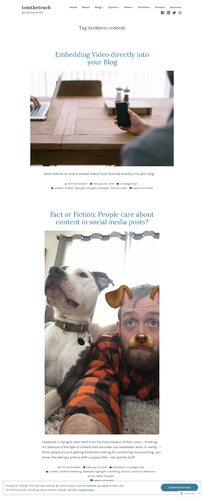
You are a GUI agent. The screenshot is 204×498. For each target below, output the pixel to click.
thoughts (103, 188)
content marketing (70, 471)
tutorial (114, 188)
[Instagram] (179, 12)
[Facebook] (162, 12)
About (86, 7)
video (123, 188)
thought (92, 188)
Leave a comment (143, 188)
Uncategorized (128, 183)
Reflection (149, 471)
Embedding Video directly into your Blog (102, 58)
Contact (160, 7)
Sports (112, 7)
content (58, 188)
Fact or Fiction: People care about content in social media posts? (102, 218)
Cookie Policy (86, 489)
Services (175, 7)
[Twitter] (174, 12)
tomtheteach (36, 7)
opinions (136, 471)
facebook (88, 471)
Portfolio (144, 7)
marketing (113, 471)
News (127, 7)
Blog (98, 7)
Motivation (119, 467)
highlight (79, 188)
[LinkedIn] (168, 12)
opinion (125, 471)
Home (73, 7)
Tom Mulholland (77, 183)
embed (69, 188)
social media (95, 475)
